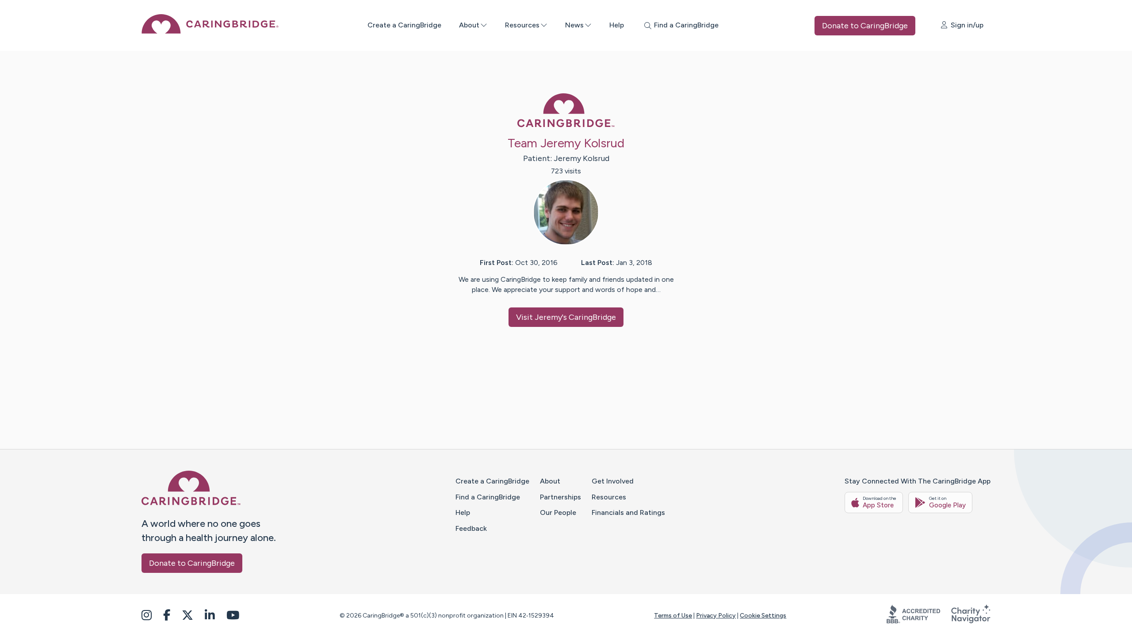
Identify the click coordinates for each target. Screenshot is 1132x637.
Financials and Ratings (628, 512)
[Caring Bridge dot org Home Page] (210, 31)
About (469, 25)
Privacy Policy (716, 615)
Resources (522, 25)
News (574, 25)
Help (616, 25)
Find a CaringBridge (487, 497)
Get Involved (613, 481)
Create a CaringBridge (404, 25)
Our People (558, 512)
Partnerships (560, 497)
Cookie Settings (763, 615)
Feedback (471, 528)
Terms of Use (673, 615)
